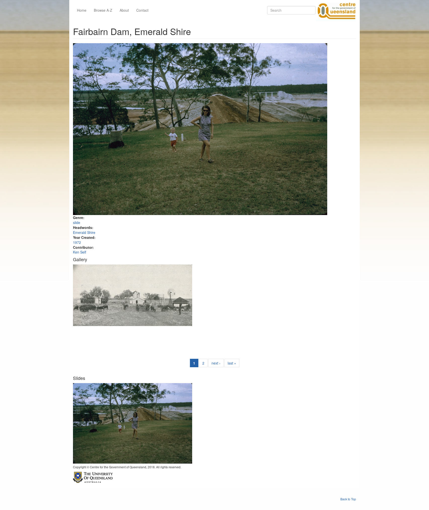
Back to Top (348, 499)
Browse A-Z (103, 10)
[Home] (336, 10)
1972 (77, 242)
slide (76, 222)
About (124, 10)
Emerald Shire (84, 232)
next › (216, 363)
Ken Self (79, 252)
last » (232, 363)
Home (81, 10)
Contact (142, 10)
